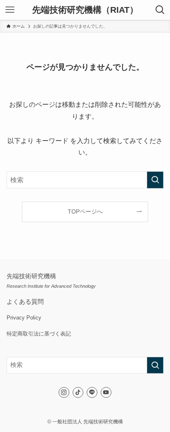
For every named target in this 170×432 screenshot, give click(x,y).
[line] (92, 392)
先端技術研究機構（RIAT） (85, 10)
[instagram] (64, 392)
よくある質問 (25, 301)
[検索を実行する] (155, 179)
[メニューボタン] (10, 10)
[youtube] (106, 392)
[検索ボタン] (160, 10)
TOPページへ (85, 211)
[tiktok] (78, 392)
